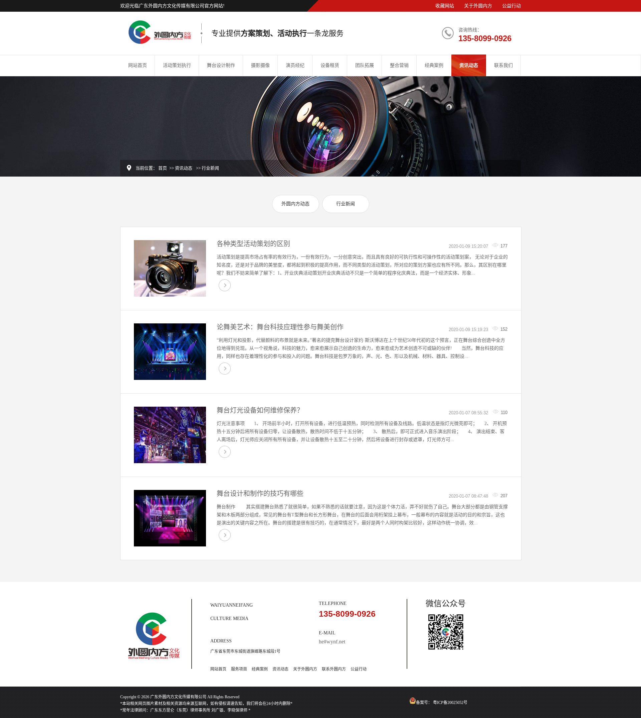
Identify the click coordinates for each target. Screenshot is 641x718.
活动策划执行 (177, 65)
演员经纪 (295, 65)
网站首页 (137, 65)
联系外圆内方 (334, 669)
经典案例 (434, 65)
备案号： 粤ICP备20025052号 (441, 702)
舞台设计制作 (221, 65)
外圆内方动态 (295, 203)
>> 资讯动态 (180, 168)
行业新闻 (345, 203)
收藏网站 (444, 5)
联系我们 (503, 65)
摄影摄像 (260, 65)
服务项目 (239, 669)
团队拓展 (364, 65)
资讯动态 (468, 65)
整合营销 (399, 65)
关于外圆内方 (478, 5)
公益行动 (511, 5)
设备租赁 (329, 65)
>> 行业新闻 (207, 168)
